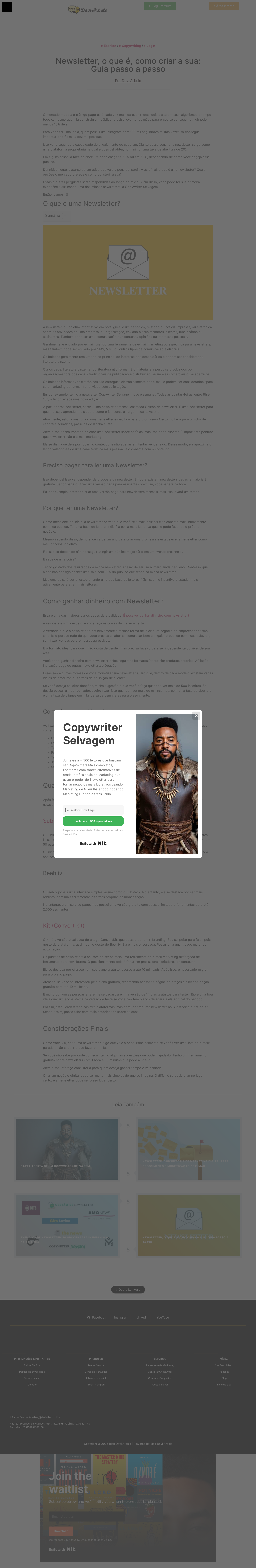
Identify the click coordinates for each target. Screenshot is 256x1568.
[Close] (196, 716)
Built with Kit (93, 843)
